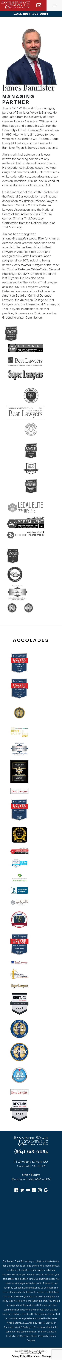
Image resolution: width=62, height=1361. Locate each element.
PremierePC (36, 1353)
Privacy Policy (19, 1356)
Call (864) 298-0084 (31, 14)
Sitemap (46, 1356)
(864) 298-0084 (31, 1151)
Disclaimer (34, 1356)
